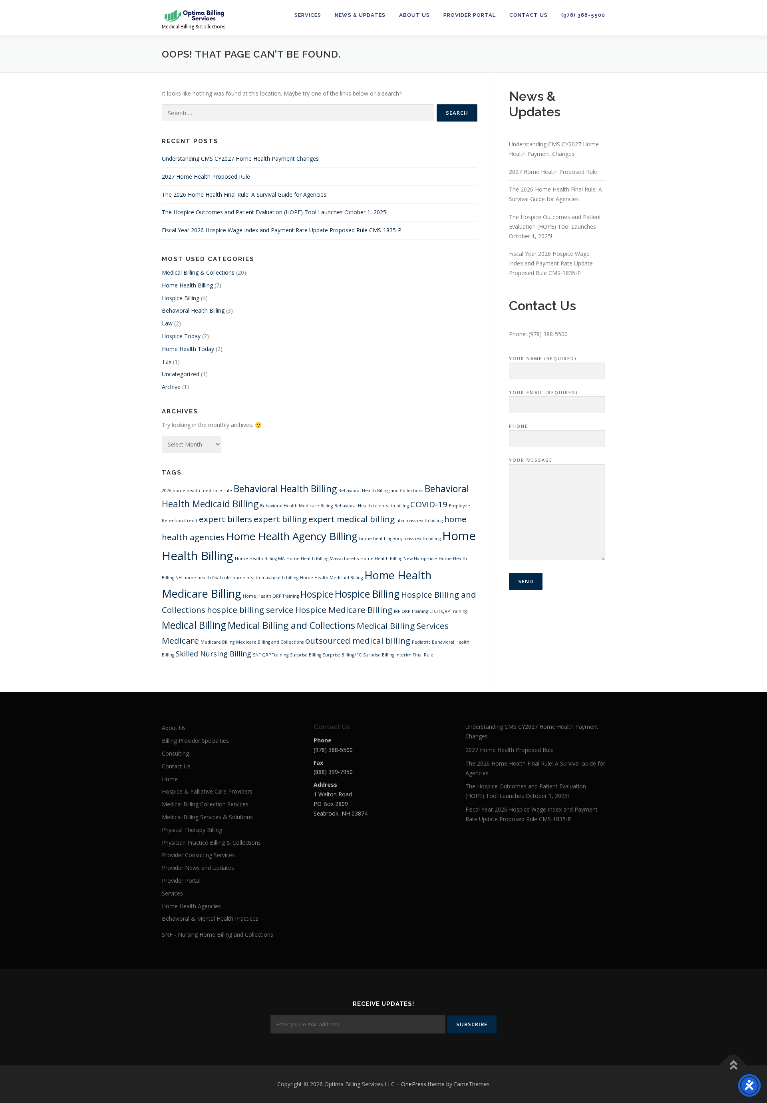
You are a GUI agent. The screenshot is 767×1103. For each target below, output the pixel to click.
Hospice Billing (180, 298)
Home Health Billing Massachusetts (322, 558)
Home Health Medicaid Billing (331, 577)
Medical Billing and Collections (291, 625)
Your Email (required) (543, 392)
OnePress (413, 1084)
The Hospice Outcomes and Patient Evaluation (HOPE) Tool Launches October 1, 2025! (274, 212)
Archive (171, 387)
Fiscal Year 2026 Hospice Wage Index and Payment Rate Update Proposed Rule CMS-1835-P (281, 230)
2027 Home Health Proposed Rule (206, 176)
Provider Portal (469, 15)
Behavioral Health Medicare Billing (296, 506)
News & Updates (360, 15)
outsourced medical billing (357, 640)
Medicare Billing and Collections (270, 642)
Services (307, 15)
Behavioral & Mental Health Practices (210, 918)
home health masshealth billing (265, 577)
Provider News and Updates (198, 868)
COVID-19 (428, 504)
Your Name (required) (543, 358)
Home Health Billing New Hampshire (398, 558)
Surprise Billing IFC (342, 655)
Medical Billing (194, 625)
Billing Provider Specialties (195, 740)
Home (170, 779)
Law (167, 323)
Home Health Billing (187, 285)
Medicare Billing (217, 642)
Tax (166, 361)
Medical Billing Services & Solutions (207, 817)
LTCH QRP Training (448, 611)
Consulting (175, 753)
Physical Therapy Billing (192, 830)
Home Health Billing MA (260, 558)
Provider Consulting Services (198, 855)
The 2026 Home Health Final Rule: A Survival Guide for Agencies (244, 194)
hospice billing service (250, 609)
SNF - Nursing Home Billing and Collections (217, 934)
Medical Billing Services (403, 625)
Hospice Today (181, 336)
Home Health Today (188, 349)
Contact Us (528, 15)
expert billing (280, 519)
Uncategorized (180, 374)
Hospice (316, 594)
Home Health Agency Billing (292, 536)
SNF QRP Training (270, 655)
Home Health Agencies (191, 906)
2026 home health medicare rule (197, 490)
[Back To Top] (733, 1065)
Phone (518, 426)
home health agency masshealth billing (400, 538)
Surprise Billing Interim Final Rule (398, 655)
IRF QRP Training (411, 611)
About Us (414, 15)
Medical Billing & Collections (198, 272)
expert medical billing (351, 519)
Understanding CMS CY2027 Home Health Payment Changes (240, 158)
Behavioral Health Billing (193, 310)
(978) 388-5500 (583, 15)
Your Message (530, 460)
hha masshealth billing (419, 520)
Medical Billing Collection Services (205, 804)
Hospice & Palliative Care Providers (207, 791)
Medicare (180, 640)
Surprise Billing (305, 655)
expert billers (225, 519)
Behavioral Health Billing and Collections (380, 490)
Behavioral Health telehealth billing (371, 506)
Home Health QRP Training (271, 596)
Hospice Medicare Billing (343, 609)
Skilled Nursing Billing (213, 653)
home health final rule (207, 577)
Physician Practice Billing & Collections (211, 842)
